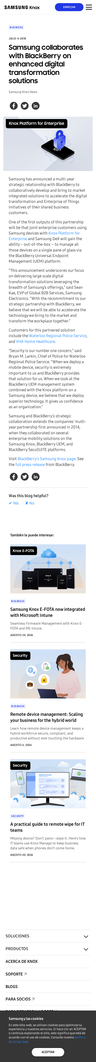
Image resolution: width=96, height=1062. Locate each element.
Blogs (12, 986)
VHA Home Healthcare (35, 341)
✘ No (29, 503)
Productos (17, 948)
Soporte (14, 974)
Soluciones (17, 936)
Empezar (69, 7)
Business (16, 27)
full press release (30, 464)
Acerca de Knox (22, 961)
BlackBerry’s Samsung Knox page (46, 458)
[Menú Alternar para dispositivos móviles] (88, 7)
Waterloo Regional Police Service (57, 335)
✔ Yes (14, 503)
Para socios (18, 999)
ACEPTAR (48, 1052)
